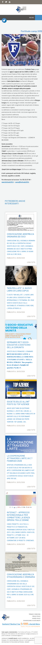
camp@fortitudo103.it (22, 182)
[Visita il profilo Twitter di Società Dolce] (6, 2)
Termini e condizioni (34, 614)
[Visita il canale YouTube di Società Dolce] (10, 2)
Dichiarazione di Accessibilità (31, 620)
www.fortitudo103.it (8, 182)
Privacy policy (36, 616)
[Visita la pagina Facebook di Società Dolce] (3, 2)
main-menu (24, 8)
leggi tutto (31, 262)
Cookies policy (36, 618)
